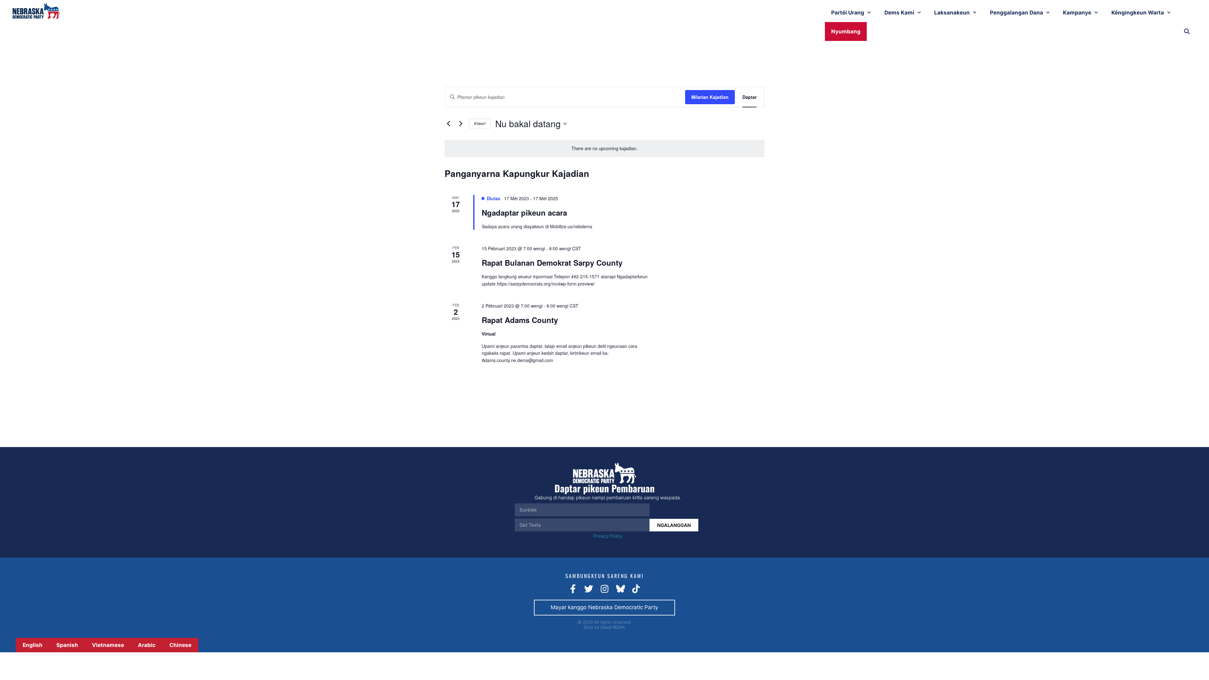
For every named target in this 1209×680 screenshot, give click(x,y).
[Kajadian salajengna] (460, 124)
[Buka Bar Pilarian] (1186, 31)
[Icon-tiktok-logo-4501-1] (636, 589)
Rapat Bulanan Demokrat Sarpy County (552, 262)
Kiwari (479, 123)
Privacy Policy (607, 536)
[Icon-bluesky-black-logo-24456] (620, 589)
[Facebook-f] (573, 589)
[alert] (604, 148)
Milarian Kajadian (710, 97)
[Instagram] (604, 589)
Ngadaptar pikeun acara (524, 212)
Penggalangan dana (1016, 12)
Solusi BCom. (613, 627)
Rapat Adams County (520, 319)
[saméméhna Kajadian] (448, 124)
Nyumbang (845, 31)
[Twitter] (588, 589)
